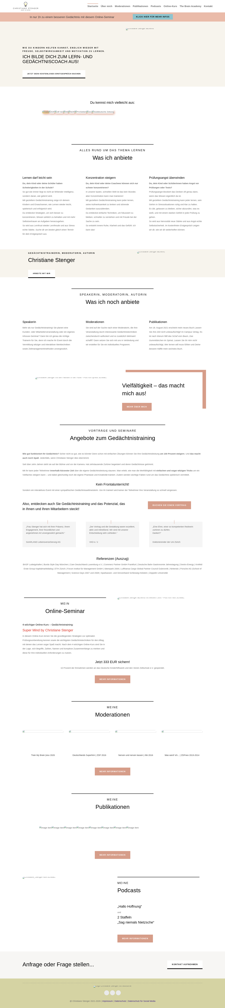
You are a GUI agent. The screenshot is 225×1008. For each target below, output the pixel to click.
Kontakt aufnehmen (185, 964)
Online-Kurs (170, 6)
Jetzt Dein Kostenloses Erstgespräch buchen (54, 74)
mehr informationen (112, 772)
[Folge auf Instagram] (112, 992)
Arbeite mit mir (41, 273)
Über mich (106, 6)
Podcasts (156, 6)
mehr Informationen (112, 679)
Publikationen (140, 6)
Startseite (92, 6)
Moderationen (122, 6)
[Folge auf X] (118, 992)
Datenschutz (120, 1001)
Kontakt (208, 6)
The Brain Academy (190, 6)
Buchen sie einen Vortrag (169, 505)
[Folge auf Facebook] (106, 992)
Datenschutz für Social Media (141, 1001)
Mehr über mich (137, 407)
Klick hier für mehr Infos (153, 17)
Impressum (107, 1001)
